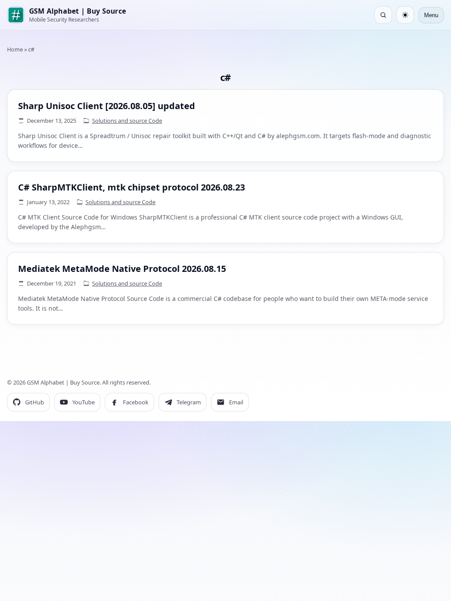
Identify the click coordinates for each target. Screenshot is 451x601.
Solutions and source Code (127, 121)
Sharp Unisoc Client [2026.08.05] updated (106, 106)
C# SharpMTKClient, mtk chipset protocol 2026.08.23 (131, 187)
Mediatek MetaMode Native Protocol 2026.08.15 (122, 269)
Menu (431, 15)
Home (15, 49)
